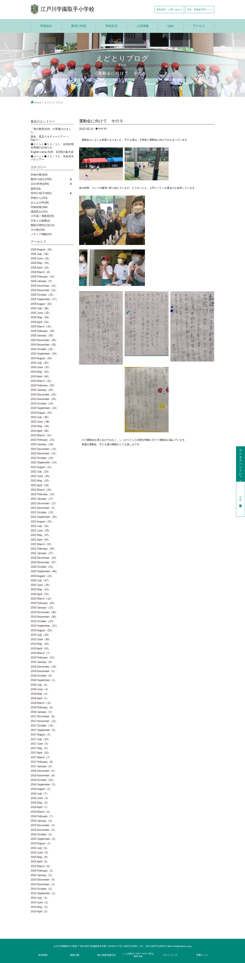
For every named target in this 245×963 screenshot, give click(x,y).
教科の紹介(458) (41, 179)
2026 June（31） (41, 258)
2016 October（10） (43, 779)
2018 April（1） (40, 698)
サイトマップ (170, 955)
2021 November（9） (43, 507)
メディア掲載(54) (41, 234)
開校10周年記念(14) (42, 225)
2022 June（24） (41, 476)
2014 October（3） (42, 888)
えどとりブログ (53, 102)
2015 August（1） (41, 843)
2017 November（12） (44, 721)
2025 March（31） (42, 326)
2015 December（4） (43, 825)
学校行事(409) (39, 174)
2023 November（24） (44, 399)
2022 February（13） (43, 494)
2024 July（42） (40, 362)
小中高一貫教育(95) (42, 215)
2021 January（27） (43, 553)
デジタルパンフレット (240, 464)
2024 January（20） (43, 389)
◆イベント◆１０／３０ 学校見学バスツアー (52, 158)
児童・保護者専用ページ (200, 9)
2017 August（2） (41, 734)
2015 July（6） (40, 847)
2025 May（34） (41, 317)
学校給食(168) (39, 207)
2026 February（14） (43, 276)
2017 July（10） (40, 739)
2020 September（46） (44, 571)
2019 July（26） (40, 634)
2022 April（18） (40, 485)
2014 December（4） (43, 879)
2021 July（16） (40, 525)
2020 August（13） (42, 575)
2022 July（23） (40, 471)
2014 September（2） (44, 893)
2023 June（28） (41, 421)
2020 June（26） (41, 584)
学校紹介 (46, 26)
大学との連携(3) (40, 220)
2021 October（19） (43, 512)
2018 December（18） (44, 666)
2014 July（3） (40, 897)
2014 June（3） (40, 902)
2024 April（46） (40, 376)
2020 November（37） (44, 562)
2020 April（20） (40, 594)
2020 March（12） (42, 598)
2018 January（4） (42, 711)
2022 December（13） (44, 448)
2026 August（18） (42, 249)
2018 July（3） (40, 684)
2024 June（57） (41, 367)
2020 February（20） (43, 603)
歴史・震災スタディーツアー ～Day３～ (50, 138)
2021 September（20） (44, 516)
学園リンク (202, 955)
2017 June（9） (40, 743)
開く (71, 179)
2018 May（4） (40, 693)
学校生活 (111, 26)
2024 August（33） (42, 358)
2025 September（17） (44, 299)
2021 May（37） (41, 534)
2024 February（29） (43, 385)
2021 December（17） (44, 503)
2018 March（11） (42, 702)
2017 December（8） (43, 716)
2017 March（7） (41, 757)
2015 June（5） (40, 852)
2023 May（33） (41, 426)
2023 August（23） (42, 412)
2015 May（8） (40, 856)
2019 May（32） (41, 643)
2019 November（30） (44, 616)
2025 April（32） (40, 321)
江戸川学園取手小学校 (67, 9)
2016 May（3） (40, 802)
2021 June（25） (41, 530)
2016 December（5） (43, 770)
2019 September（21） (44, 625)
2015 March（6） (41, 866)
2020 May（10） (41, 589)
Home (37, 102)
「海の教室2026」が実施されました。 (51, 130)
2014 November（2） (43, 884)
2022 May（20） (41, 480)
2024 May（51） (41, 371)
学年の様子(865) (41, 193)
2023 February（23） (43, 439)
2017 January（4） (42, 766)
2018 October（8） (42, 675)
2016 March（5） (41, 811)
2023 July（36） (40, 417)
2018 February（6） (43, 707)
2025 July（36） (40, 308)
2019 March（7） (41, 652)
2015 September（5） (44, 838)
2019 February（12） (43, 657)
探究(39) (36, 188)
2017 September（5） (44, 729)
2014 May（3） (40, 906)
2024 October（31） (43, 349)
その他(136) (38, 229)
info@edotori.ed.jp (182, 946)
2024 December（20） (44, 340)
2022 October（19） (43, 457)
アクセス (199, 26)
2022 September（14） (44, 462)
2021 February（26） (43, 548)
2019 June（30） (41, 639)
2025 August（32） (42, 303)
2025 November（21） (44, 290)
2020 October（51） (43, 566)
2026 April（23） (40, 267)
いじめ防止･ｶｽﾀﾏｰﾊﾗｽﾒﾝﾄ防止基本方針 (138, 955)
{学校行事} (102, 129)
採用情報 (43, 955)
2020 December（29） (44, 557)
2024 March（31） (42, 380)
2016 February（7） (43, 816)
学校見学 (240, 499)
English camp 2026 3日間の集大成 (52, 151)
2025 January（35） (43, 335)
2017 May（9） (40, 748)
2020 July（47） (40, 580)
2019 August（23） (42, 630)
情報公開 (74, 955)
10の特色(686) (40, 183)
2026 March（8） (41, 272)
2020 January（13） (43, 607)
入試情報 (142, 26)
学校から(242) (39, 197)
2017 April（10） (40, 752)
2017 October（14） (43, 725)
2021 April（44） (40, 539)
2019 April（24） (40, 648)
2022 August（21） (42, 467)
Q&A (171, 26)
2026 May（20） (41, 262)
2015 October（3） (42, 834)
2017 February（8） (43, 761)
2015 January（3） (42, 875)
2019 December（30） (44, 612)
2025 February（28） (43, 330)
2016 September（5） (44, 784)
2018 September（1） (44, 680)
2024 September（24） (44, 353)
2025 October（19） (43, 294)
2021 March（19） (42, 544)
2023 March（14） (42, 435)
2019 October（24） (43, 621)
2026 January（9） (42, 281)
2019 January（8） (42, 661)
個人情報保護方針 (106, 955)
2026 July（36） (40, 253)
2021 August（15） (42, 521)
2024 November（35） (44, 344)
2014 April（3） (40, 911)
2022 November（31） (44, 453)
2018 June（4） (40, 689)
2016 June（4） (40, 798)
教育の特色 (78, 26)
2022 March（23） (42, 489)
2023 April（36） (40, 430)
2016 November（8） (43, 775)
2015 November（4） (43, 829)
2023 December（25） (44, 394)
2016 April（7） (40, 807)
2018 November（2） (43, 671)
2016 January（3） (42, 820)
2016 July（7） (40, 793)
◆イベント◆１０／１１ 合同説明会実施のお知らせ (52, 146)
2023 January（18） (43, 444)
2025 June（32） (41, 312)
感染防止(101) (39, 211)
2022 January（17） (43, 498)
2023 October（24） (43, 403)
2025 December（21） (44, 285)
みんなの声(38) (40, 202)
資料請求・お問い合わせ (169, 9)
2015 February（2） (43, 870)
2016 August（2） (41, 788)
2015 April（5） (40, 861)
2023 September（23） (44, 407)
